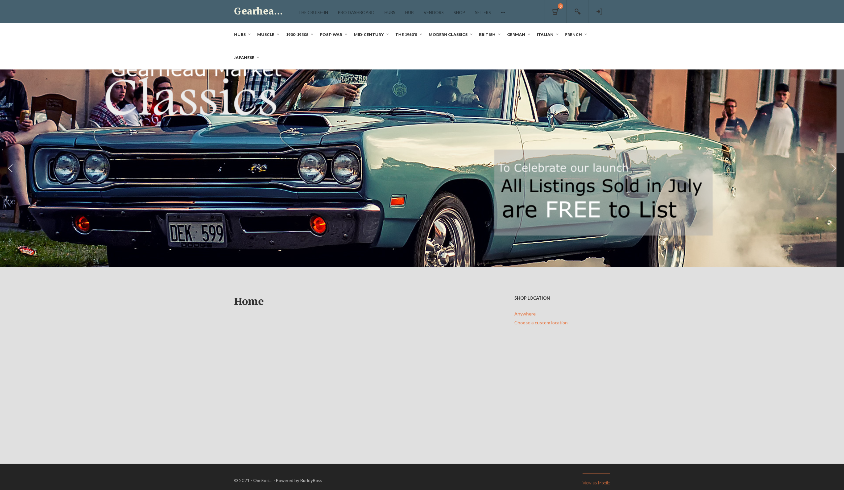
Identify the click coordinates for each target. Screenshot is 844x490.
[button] (10, 168)
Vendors (434, 12)
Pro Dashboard (356, 12)
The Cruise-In (313, 12)
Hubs (389, 12)
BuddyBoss (311, 480)
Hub (409, 12)
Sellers (483, 12)
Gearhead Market (276, 11)
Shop (459, 12)
